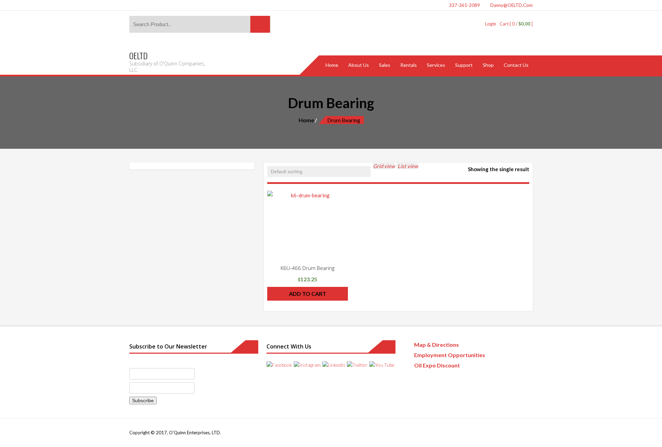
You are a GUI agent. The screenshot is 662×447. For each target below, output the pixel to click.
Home (306, 120)
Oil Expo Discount (437, 365)
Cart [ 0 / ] (516, 24)
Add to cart (307, 293)
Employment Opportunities (449, 355)
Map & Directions (436, 344)
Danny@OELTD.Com (511, 5)
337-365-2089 (464, 5)
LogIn (490, 24)
